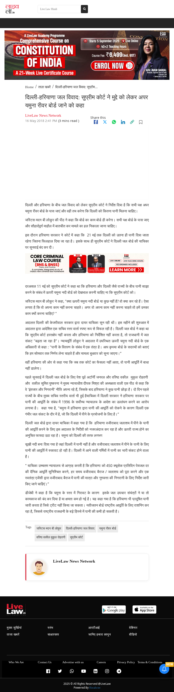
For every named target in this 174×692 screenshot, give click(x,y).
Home (29, 87)
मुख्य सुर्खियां (14, 627)
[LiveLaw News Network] (39, 567)
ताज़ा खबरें (44, 87)
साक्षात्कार (53, 634)
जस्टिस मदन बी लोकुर (48, 528)
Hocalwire (94, 687)
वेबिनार (133, 627)
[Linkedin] (123, 122)
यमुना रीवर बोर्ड (107, 528)
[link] (132, 122)
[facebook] (96, 122)
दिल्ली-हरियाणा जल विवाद (80, 528)
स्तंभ (50, 627)
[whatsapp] (114, 122)
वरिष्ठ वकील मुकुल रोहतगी (50, 537)
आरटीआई (94, 627)
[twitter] (105, 122)
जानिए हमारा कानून (99, 634)
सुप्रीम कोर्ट (76, 537)
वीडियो (133, 634)
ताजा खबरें (13, 634)
